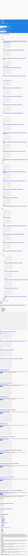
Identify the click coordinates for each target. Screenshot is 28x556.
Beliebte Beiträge (3, 308)
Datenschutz (2, 525)
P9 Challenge (10, 41)
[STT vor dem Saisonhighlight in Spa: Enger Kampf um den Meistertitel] (6, 448)
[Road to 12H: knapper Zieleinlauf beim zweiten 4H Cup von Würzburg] (7, 240)
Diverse (4, 74)
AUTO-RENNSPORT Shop (4, 23)
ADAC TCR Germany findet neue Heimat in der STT (8, 331)
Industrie (4, 299)
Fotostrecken (2, 22)
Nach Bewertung (3, 310)
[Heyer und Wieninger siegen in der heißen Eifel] (6, 435)
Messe (3, 255)
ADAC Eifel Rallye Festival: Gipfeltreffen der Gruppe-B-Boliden (12, 104)
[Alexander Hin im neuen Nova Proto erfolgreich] (7, 195)
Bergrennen (4, 170)
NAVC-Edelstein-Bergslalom (4, 514)
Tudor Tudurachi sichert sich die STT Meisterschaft (7, 409)
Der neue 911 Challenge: (6, 217)
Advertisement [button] (2, 550)
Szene (2, 253)
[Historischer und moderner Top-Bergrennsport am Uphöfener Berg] (7, 187)
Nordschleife (7, 41)
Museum (4, 224)
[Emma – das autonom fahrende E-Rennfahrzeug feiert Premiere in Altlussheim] (7, 223)
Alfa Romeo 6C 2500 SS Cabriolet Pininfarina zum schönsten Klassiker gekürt (16, 279)
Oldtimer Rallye (8, 80)
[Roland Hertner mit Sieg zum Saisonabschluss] (6, 347)
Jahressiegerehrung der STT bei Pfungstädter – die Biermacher (9, 463)
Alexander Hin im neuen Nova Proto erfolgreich (10, 197)
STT (5, 42)
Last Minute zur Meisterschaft (4, 369)
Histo (5, 41)
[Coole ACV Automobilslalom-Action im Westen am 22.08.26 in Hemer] (7, 122)
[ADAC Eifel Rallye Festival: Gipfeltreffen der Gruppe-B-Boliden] (7, 102)
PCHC (12, 41)
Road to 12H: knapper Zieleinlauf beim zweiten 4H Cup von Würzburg (13, 242)
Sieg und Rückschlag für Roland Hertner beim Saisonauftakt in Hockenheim (11, 358)
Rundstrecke (2, 39)
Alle (3, 80)
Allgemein (5, 278)
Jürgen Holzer (2, 384)
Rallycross (11, 80)
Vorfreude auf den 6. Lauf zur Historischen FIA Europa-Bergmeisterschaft (14, 180)
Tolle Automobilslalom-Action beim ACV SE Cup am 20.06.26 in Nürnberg (14, 151)
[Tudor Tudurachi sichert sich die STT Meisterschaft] (6, 408)
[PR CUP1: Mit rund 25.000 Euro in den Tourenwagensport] (7, 65)
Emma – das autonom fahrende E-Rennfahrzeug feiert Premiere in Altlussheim (14, 225)
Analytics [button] (2, 547)
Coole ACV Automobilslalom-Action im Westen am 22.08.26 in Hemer (13, 124)
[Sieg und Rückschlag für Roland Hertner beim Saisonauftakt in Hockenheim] (6, 356)
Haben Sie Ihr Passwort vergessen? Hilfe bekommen (6, 28)
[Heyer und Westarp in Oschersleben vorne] (6, 381)
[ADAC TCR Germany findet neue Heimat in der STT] (13, 329)
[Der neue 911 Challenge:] (7, 215)
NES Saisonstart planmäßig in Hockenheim (6, 503)
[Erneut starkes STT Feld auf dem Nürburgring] (6, 475)
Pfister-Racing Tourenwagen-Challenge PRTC (18, 41)
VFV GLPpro (8, 42)
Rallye (2, 78)
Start (0, 301)
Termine (2, 21)
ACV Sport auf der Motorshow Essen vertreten (11, 271)
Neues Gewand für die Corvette (4, 396)
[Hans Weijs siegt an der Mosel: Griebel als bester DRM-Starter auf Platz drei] (7, 94)
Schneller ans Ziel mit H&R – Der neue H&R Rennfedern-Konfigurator (13, 234)
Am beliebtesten (3, 309)
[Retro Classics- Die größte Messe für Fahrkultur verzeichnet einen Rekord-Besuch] (8, 294)
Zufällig (2, 311)
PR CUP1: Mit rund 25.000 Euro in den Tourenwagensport (12, 67)
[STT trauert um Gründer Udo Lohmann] (2, 507)
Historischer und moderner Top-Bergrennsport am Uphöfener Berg (13, 189)
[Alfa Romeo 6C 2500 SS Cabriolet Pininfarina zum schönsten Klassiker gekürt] (8, 277)
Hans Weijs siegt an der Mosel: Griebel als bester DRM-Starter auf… (13, 96)
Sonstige (2, 208)
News (2, 36)
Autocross (5, 80)
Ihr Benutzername (9, 26)
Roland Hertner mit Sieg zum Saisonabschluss (7, 349)
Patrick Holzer (3, 397)
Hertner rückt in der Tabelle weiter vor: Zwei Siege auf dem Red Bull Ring (11, 490)
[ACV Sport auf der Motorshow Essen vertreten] (8, 269)
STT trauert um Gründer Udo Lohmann (6, 508)
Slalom (2, 115)
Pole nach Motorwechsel (3, 423)
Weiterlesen (1, 372)
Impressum (2, 526)
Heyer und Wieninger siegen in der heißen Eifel (7, 436)
